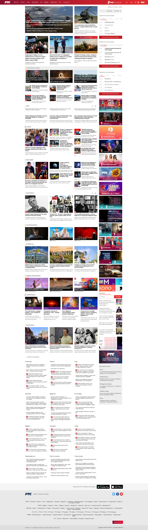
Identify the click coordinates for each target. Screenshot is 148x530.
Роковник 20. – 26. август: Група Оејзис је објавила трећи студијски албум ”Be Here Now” (60, 215)
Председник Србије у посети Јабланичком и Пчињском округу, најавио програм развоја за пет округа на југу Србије (35, 57)
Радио (46, 2)
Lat (126, 2)
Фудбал (27, 426)
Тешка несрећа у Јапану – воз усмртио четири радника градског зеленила (84, 385)
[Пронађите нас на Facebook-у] (117, 494)
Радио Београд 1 (36, 514)
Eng (131, 2)
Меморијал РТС (106, 505)
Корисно (30, 244)
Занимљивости (30, 456)
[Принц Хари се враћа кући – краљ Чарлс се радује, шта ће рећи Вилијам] (77, 174)
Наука (90, 508)
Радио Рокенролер (88, 514)
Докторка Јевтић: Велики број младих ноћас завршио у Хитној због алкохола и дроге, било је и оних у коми (89, 87)
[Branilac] (110, 118)
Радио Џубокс (98, 514)
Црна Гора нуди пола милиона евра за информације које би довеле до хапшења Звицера (61, 384)
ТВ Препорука (31, 225)
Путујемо (62, 508)
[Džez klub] (110, 202)
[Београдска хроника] (110, 160)
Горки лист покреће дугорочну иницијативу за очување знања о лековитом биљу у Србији (61, 266)
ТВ (41, 2)
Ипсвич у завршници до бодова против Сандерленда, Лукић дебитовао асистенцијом (66, 132)
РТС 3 (45, 512)
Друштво (53, 394)
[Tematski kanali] (110, 284)
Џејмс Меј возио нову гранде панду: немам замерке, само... (66, 175)
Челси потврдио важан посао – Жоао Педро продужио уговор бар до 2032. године (36, 440)
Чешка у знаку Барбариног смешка (34, 289)
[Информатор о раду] (110, 356)
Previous (100, 19)
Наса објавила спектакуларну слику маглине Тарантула (68, 312)
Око (27, 106)
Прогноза (103, 11)
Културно (30, 193)
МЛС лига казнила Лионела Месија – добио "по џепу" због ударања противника (36, 450)
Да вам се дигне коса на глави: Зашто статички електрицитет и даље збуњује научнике (60, 79)
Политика (28, 361)
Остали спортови (96, 505)
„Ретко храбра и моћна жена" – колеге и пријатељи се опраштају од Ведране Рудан (85, 214)
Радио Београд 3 (57, 514)
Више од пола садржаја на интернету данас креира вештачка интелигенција (88, 164)
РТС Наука (58, 512)
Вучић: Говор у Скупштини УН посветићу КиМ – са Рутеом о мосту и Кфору (39, 87)
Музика (49, 508)
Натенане (30, 325)
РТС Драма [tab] (104, 45)
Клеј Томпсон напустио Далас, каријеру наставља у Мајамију (59, 450)
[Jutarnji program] (110, 132)
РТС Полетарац (112, 512)
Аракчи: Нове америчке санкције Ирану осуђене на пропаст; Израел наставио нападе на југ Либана (39, 97)
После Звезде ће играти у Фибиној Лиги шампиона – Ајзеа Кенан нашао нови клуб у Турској (61, 441)
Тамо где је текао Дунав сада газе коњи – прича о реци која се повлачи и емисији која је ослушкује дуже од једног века (61, 418)
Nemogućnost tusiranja (105, 384)
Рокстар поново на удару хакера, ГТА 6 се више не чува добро (33, 312)
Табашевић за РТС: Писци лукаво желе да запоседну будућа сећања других (36, 79)
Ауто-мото (87, 505)
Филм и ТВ (85, 508)
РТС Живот (72, 512)
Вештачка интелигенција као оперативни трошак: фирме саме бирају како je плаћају (86, 477)
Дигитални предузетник (106, 508)
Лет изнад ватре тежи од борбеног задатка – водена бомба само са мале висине (85, 26)
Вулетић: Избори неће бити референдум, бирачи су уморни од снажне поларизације (64, 87)
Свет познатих (55, 456)
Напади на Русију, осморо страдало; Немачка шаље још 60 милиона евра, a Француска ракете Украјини (85, 56)
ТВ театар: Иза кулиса (80, 239)
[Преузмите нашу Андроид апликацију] (103, 487)
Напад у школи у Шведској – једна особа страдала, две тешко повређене (85, 376)
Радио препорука (33, 276)
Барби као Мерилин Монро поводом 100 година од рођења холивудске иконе (36, 473)
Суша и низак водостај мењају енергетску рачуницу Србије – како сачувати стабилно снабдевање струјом (85, 403)
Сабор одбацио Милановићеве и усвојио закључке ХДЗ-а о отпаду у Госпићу (60, 378)
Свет (76, 361)
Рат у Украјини (88, 501)
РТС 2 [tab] (110, 18)
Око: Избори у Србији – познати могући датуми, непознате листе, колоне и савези (36, 387)
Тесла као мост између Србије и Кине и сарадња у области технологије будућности (89, 313)
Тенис (76, 426)
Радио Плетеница (76, 514)
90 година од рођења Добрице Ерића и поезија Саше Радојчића (60, 288)
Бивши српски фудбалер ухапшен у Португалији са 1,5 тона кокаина (84, 380)
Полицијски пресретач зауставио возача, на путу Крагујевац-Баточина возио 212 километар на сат (35, 418)
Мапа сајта (117, 522)
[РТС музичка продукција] (110, 343)
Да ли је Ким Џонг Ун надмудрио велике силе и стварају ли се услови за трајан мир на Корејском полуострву (61, 57)
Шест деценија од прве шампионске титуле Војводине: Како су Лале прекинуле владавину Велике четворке (85, 117)
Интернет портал (89, 518)
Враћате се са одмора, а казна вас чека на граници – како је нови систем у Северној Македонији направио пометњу (61, 373)
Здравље (78, 508)
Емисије (53, 2)
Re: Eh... (102, 398)
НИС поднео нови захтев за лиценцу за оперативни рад (85, 408)
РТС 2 (40, 512)
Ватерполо (74, 505)
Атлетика (80, 505)
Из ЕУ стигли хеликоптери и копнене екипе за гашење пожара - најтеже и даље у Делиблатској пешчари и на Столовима (49, 21)
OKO (28, 2)
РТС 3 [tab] (117, 18)
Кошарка (53, 426)
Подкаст (119, 501)
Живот (34, 508)
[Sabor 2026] (110, 188)
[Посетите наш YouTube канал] (121, 494)
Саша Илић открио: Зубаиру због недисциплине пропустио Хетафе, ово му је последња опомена (89, 140)
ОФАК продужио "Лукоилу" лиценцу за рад (85, 412)
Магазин (35, 2)
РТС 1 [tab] (103, 18)
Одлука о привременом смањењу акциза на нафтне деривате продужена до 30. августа (85, 398)
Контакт (59, 518)
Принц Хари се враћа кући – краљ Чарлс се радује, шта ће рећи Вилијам (89, 173)
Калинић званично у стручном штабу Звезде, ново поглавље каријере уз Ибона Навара (88, 131)
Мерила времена (78, 501)
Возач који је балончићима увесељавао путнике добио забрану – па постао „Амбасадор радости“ (35, 460)
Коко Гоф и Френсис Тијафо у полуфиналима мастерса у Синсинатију (85, 434)
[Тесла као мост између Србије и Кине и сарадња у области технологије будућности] (89, 303)
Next (121, 19)
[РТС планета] (114, 2)
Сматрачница (112, 501)
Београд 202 (67, 514)
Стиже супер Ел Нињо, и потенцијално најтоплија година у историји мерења (66, 165)
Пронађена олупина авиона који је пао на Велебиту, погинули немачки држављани (64, 97)
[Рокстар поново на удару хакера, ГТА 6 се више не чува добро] (33, 303)
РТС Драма (65, 512)
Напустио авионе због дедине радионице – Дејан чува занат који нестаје (36, 469)
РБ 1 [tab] (102, 75)
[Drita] (110, 257)
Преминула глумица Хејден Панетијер (60, 472)
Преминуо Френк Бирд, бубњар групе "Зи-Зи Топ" (61, 469)
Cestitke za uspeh (104, 391)
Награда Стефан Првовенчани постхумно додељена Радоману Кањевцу (36, 214)
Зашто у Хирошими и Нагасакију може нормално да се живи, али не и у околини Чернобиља (35, 347)
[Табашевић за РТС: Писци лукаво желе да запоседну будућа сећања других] (37, 76)
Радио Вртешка (108, 514)
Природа (96, 508)
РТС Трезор (95, 512)
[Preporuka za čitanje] (110, 271)
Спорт (22, 2)
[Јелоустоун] (110, 229)
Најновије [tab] (102, 293)
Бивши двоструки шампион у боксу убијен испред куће (106, 323)
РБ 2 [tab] (108, 75)
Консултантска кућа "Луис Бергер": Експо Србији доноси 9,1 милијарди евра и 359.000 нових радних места (86, 417)
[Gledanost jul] (110, 173)
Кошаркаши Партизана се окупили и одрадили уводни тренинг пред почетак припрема (66, 143)
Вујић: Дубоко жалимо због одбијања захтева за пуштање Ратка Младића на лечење (35, 366)
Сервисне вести (103, 501)
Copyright (34, 527)
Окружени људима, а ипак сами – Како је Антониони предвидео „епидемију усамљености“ (84, 347)
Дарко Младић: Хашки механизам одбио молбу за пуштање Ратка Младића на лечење (36, 408)
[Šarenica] (110, 243)
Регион (52, 361)
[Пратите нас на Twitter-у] (113, 494)
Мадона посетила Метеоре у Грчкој (59, 475)
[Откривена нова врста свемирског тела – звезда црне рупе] (52, 303)
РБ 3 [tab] (113, 75)
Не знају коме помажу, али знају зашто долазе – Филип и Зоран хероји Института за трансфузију (89, 183)
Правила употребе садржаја (45, 527)
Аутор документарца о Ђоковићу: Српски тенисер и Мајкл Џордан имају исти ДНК (85, 448)
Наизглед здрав (76, 509)
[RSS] (138, 2)
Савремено (30, 295)
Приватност (28, 527)
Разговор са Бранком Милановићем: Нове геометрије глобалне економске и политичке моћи (61, 117)
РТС (60, 2)
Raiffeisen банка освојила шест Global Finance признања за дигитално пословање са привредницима (36, 266)
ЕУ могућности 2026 (74, 502)
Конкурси (81, 518)
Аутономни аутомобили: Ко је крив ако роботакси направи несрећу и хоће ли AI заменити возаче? (60, 347)
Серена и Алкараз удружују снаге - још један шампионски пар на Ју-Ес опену (35, 149)
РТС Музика (103, 512)
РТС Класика (80, 512)
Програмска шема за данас (110, 37)
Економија (77, 394)
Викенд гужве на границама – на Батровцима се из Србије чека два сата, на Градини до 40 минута (89, 97)
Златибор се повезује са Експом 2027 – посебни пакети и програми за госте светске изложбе (84, 266)
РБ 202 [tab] (119, 75)
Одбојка (61, 505)
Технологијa (78, 456)
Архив (74, 516)
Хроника (28, 394)
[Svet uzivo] (110, 146)
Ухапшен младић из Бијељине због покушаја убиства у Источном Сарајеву (35, 413)
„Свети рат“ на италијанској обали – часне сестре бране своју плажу (36, 477)
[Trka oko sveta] (110, 104)
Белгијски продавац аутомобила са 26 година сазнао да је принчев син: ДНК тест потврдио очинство (36, 182)
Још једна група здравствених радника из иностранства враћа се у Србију (61, 413)
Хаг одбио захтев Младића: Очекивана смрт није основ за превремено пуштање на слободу (36, 398)
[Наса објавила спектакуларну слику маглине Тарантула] (70, 303)
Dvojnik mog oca (104, 376)
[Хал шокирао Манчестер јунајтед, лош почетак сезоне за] (77, 151)
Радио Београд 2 (47, 514)
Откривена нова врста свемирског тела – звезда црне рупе (51, 312)
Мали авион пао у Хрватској (58, 368)
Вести (16, 2)
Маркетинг (65, 518)
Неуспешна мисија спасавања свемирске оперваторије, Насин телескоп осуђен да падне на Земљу (86, 468)
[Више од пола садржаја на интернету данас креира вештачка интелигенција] (77, 165)
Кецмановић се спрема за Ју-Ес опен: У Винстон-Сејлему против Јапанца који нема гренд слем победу (86, 439)
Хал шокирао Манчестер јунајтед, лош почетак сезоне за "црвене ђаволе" (88, 149)
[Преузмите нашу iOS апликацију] (117, 487)
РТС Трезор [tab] (110, 45)
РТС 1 (36, 512)
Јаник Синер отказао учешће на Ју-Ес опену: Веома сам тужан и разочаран (85, 443)
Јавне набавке (73, 518)
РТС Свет (50, 512)
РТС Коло (87, 512)
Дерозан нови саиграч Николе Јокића (59, 446)
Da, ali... (102, 369)
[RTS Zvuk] (110, 215)
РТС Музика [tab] (117, 45)
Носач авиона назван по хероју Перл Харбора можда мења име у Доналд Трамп (36, 465)
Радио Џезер (116, 514)
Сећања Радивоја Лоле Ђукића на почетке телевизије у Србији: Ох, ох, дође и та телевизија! (36, 117)
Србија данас (49, 501)
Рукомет (67, 505)
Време (95, 501)
